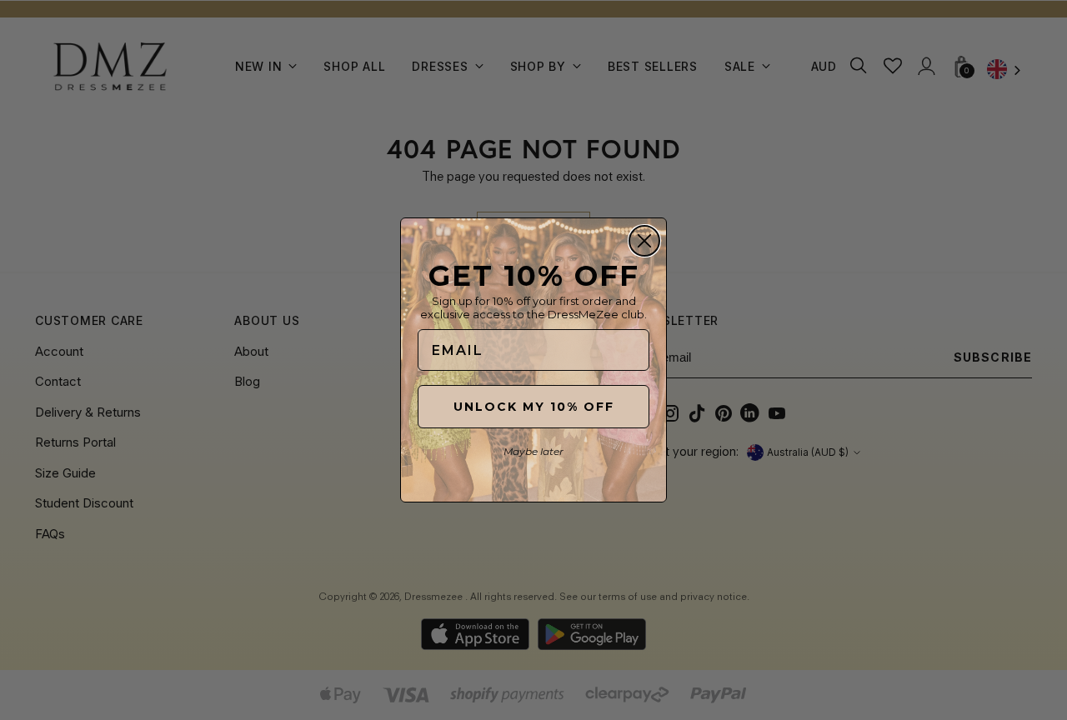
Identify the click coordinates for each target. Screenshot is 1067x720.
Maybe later (533, 451)
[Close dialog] (644, 241)
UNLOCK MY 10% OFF (533, 406)
